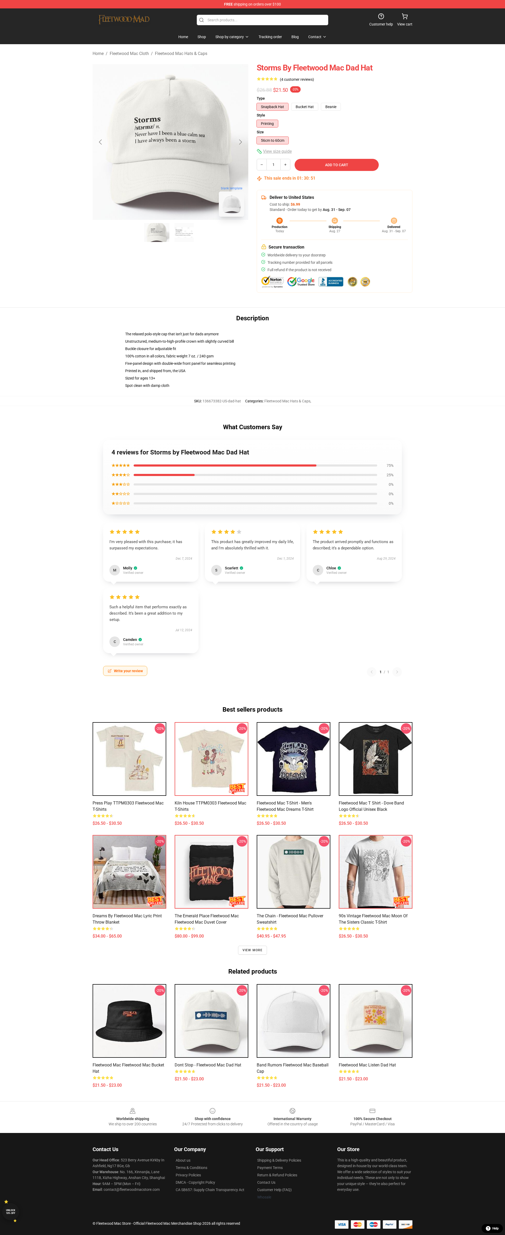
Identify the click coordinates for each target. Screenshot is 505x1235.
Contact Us (266, 1182)
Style (261, 115)
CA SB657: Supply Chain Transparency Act (210, 1190)
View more (253, 950)
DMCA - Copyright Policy (195, 1182)
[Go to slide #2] (184, 232)
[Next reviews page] (397, 672)
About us (183, 1160)
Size (260, 132)
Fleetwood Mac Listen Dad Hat (367, 1064)
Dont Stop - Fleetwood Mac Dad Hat (208, 1064)
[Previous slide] (100, 142)
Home (98, 53)
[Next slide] (240, 142)
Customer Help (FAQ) (274, 1190)
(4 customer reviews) (297, 79)
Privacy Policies (188, 1175)
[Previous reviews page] (371, 672)
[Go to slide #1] (156, 232)
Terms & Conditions (191, 1168)
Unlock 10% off (10, 1211)
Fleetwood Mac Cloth (129, 53)
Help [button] (495, 1228)
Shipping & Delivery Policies (279, 1160)
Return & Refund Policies (277, 1175)
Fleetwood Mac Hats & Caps (181, 53)
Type (261, 98)
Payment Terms (270, 1168)
